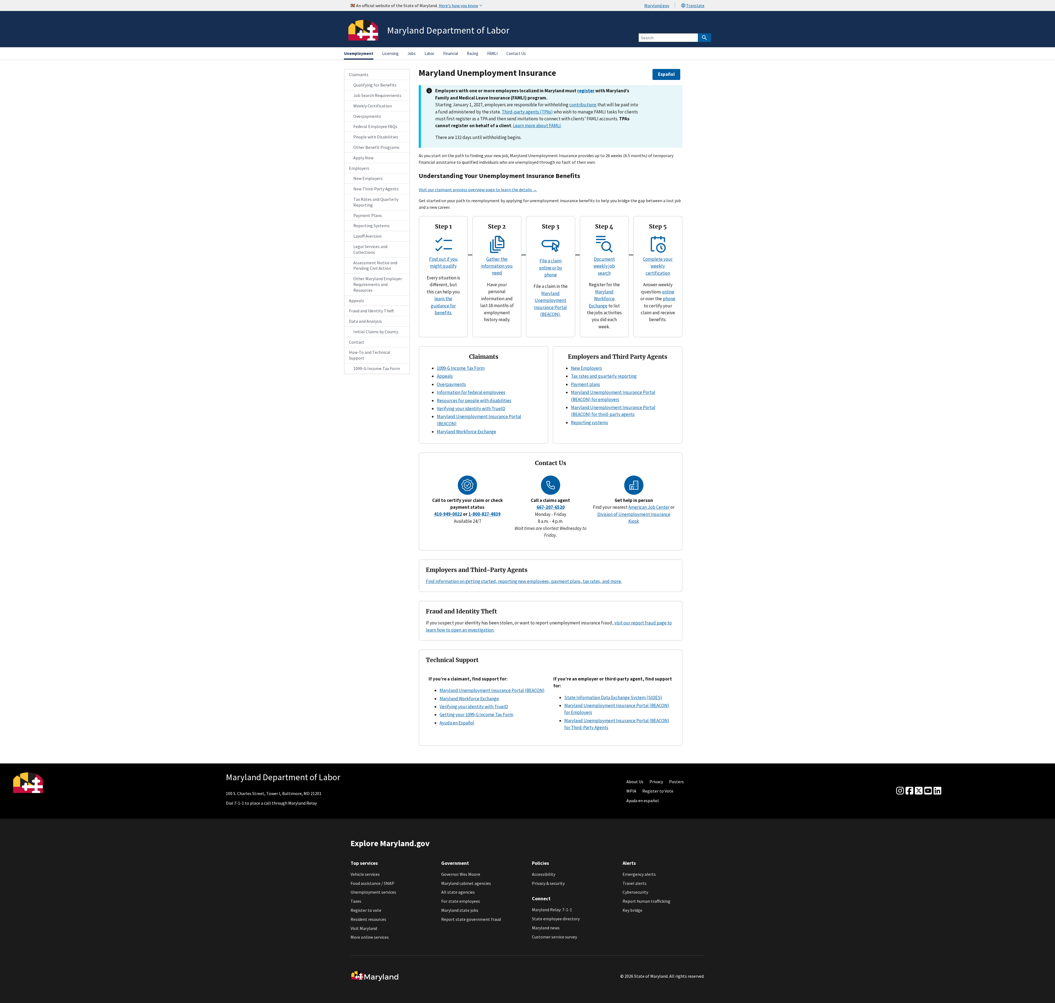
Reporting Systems (371, 225)
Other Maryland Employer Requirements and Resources (377, 284)
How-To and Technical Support (369, 355)
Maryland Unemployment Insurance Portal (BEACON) (492, 690)
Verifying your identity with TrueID (471, 408)
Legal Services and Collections (370, 249)
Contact (356, 342)
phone (669, 299)
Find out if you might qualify (443, 262)
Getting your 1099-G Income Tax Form (476, 715)
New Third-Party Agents (376, 188)
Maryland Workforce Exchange (602, 299)
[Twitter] (919, 790)
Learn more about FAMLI (537, 126)
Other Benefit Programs (376, 147)
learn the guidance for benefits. (443, 306)
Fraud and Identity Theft (371, 310)
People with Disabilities (375, 137)
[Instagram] (900, 790)
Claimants (358, 74)
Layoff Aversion (367, 236)
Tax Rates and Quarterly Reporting (375, 202)
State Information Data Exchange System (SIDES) (613, 697)
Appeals (356, 300)
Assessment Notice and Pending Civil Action (375, 265)
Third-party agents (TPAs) (527, 112)
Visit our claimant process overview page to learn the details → (478, 189)
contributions (582, 105)
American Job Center (649, 507)
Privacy (656, 781)
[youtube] (928, 790)
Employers (359, 168)
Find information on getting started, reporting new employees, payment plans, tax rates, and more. (524, 581)
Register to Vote (657, 791)
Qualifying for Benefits (374, 85)
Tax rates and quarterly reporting (604, 376)
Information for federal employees (471, 392)
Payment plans (585, 384)
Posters (676, 781)
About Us (634, 781)
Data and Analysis (365, 321)
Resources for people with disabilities (474, 401)
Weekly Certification (372, 106)
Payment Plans (367, 215)
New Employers (368, 178)
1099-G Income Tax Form (376, 368)
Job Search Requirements (377, 95)
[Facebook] (909, 790)
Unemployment (358, 53)
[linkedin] (937, 790)
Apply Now (363, 157)
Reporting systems (589, 422)
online (668, 292)
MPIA (631, 791)
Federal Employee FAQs (375, 126)
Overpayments (367, 116)
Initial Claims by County (375, 331)
